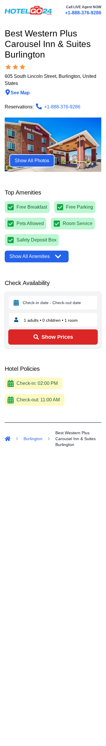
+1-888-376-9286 (83, 12)
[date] (16, 303)
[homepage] (28, 10)
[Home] (8, 439)
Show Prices (57, 337)
